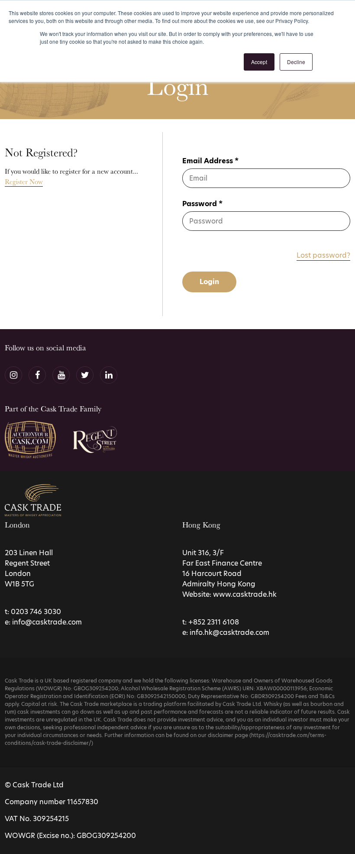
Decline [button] (296, 61)
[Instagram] (13, 375)
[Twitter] (85, 375)
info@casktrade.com (47, 622)
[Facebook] (37, 375)
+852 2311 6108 (213, 622)
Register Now (24, 181)
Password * (202, 204)
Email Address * (210, 161)
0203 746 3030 (36, 612)
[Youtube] (61, 375)
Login (209, 282)
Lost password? (323, 255)
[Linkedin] (108, 375)
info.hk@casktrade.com (229, 632)
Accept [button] (259, 61)
